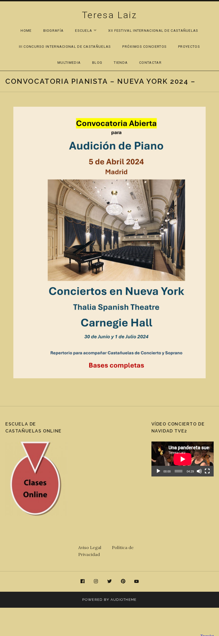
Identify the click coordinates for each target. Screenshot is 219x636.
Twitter (109, 581)
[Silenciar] (199, 471)
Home (26, 31)
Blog (97, 63)
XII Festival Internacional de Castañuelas (153, 31)
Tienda (121, 63)
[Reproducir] (158, 471)
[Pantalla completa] (207, 471)
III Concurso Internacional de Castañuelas (65, 47)
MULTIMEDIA (69, 63)
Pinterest (123, 581)
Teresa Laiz (109, 15)
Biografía (53, 31)
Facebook (82, 581)
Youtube (136, 581)
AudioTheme (124, 600)
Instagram (96, 581)
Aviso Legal (95, 547)
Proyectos (189, 47)
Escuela (88, 31)
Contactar (150, 63)
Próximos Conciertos (144, 47)
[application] (182, 459)
